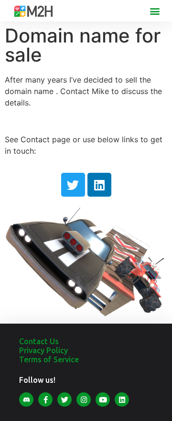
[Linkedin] (99, 185)
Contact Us (39, 341)
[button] (154, 11)
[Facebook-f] (45, 399)
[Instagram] (83, 399)
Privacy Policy (43, 350)
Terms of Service (49, 359)
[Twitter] (73, 185)
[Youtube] (103, 399)
